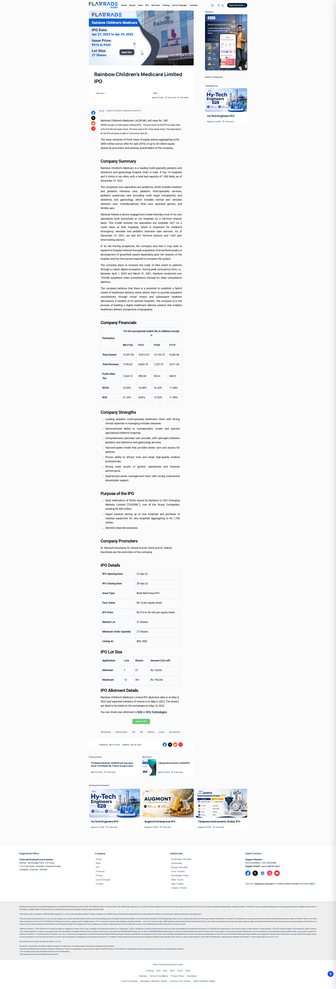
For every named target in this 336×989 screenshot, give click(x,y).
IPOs (155, 93)
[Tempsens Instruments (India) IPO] (221, 803)
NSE (141, 732)
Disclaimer (192, 976)
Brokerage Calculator (181, 859)
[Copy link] (93, 128)
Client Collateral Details (204, 981)
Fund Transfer (178, 871)
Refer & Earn (177, 879)
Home (101, 111)
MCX (172, 970)
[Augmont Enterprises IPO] (168, 803)
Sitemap (143, 976)
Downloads (176, 863)
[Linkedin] (262, 873)
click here (62, 934)
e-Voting (150, 970)
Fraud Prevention (129, 981)
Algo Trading (177, 884)
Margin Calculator (179, 867)
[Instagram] (269, 873)
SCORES (66, 914)
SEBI (187, 970)
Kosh (98, 863)
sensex (162, 732)
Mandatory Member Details (153, 981)
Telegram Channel (263, 883)
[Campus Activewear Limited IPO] (149, 767)
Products (100, 871)
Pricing (99, 875)
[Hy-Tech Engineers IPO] (226, 100)
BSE (165, 970)
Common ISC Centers (179, 981)
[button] (212, 5)
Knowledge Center (180, 875)
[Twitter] (255, 873)
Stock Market (174, 732)
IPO (97, 867)
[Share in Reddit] (93, 123)
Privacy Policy (177, 976)
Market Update (121, 732)
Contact (99, 884)
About (99, 859)
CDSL (180, 970)
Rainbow (151, 732)
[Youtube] (277, 873)
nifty (133, 732)
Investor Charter (179, 888)
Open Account (236, 5)
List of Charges (103, 879)
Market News (106, 732)
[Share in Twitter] (93, 118)
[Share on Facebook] (93, 112)
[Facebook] (248, 873)
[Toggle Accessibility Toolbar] (330, 974)
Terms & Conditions (158, 976)
